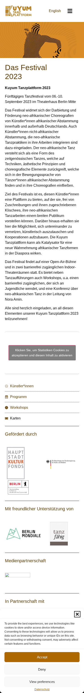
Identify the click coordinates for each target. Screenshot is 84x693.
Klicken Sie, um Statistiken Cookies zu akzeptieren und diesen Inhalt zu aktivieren (42, 352)
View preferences (42, 682)
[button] (77, 614)
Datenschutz (42, 689)
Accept (42, 657)
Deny (42, 669)
